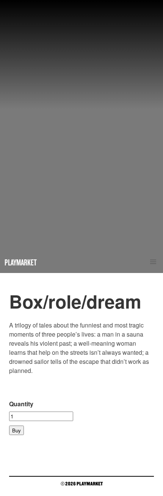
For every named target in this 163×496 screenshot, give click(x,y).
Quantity (21, 403)
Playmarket (21, 262)
